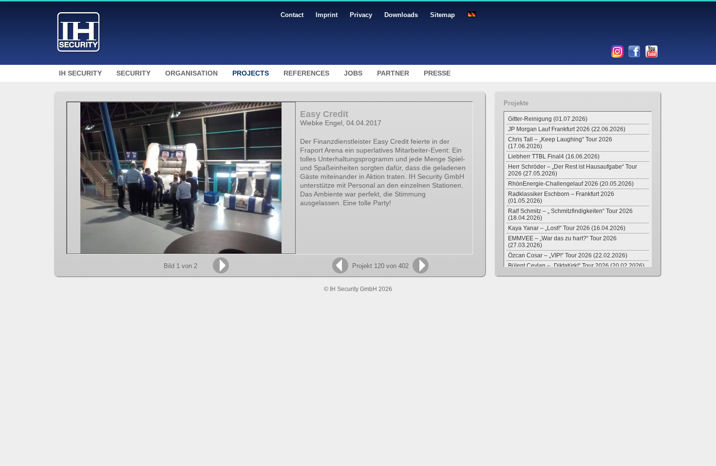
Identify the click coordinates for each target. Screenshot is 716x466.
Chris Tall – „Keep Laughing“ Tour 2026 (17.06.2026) (560, 143)
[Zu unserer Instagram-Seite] (617, 55)
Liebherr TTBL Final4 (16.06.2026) (554, 156)
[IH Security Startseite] (78, 62)
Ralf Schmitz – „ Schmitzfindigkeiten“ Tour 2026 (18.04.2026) (570, 214)
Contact (292, 15)
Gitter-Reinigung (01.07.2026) (547, 119)
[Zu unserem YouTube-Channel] (651, 55)
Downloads (401, 15)
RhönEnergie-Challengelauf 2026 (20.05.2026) (571, 183)
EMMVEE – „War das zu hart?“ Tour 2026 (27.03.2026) (562, 242)
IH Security (80, 73)
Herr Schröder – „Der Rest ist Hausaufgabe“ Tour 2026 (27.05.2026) (572, 170)
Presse (437, 73)
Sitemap (442, 15)
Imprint (327, 15)
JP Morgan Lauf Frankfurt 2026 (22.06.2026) (566, 129)
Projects (250, 73)
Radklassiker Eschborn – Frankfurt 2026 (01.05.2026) (561, 197)
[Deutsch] (471, 15)
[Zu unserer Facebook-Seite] (634, 55)
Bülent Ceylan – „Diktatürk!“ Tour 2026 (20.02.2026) (576, 265)
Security (133, 73)
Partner (393, 73)
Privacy (361, 15)
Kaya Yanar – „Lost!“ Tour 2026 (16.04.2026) (566, 228)
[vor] (221, 265)
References (306, 73)
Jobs (353, 73)
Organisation (191, 73)
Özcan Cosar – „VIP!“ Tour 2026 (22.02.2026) (567, 255)
